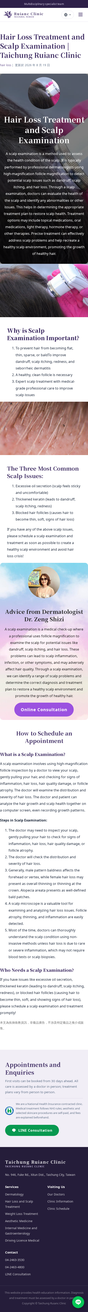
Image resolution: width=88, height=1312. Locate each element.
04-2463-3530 (14, 1260)
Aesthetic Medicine (18, 1221)
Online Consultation (44, 709)
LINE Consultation (35, 1130)
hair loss (5, 65)
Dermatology (14, 1194)
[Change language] (67, 15)
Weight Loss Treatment (21, 1214)
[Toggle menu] (80, 15)
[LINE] (78, 1302)
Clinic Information (60, 1201)
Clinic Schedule (58, 1209)
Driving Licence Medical (22, 1240)
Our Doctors (56, 1194)
